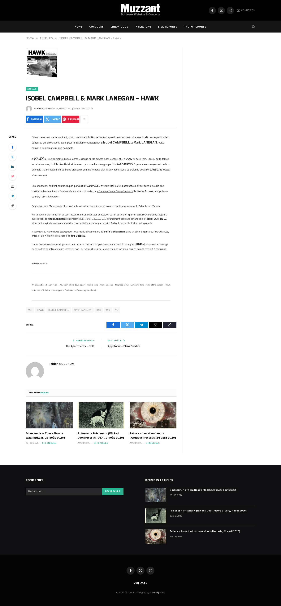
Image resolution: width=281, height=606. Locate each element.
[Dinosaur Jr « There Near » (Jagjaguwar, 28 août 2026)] (49, 415)
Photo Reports (195, 27)
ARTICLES (32, 89)
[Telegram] (12, 196)
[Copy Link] (12, 206)
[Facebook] (12, 147)
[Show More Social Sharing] (84, 119)
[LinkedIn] (12, 166)
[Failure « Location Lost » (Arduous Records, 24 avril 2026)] (153, 415)
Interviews (143, 27)
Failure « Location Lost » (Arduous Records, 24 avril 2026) (153, 435)
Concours (96, 27)
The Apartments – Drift (80, 346)
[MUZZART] (140, 10)
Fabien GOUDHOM (43, 108)
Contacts (140, 583)
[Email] (12, 186)
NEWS (79, 27)
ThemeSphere (157, 592)
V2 (116, 310)
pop (99, 310)
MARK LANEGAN (83, 310)
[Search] (253, 27)
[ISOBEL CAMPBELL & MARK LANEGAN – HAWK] (42, 79)
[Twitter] (12, 157)
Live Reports (167, 27)
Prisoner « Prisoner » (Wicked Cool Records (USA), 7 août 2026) (101, 435)
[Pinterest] (12, 176)
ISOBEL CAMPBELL (58, 310)
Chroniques (119, 27)
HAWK (40, 310)
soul (108, 310)
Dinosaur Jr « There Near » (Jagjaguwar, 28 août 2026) (45, 435)
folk (30, 310)
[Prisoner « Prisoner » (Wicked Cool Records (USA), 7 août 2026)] (101, 415)
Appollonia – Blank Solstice (124, 346)
